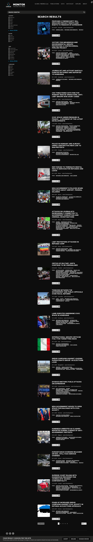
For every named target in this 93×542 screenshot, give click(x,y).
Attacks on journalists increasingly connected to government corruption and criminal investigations (65, 214)
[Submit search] (83, 12)
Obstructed (12, 38)
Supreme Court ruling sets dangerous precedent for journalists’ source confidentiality (64, 478)
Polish (11, 70)
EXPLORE (78, 3)
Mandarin (11, 69)
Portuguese (12, 72)
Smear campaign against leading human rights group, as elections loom (67, 360)
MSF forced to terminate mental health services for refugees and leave (67, 168)
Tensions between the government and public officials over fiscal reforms (67, 292)
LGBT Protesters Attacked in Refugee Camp (65, 243)
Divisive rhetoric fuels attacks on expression (66, 382)
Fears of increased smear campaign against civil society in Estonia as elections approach (67, 504)
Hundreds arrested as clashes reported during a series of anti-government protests (67, 430)
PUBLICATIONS (54, 3)
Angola (11, 23)
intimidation (12, 57)
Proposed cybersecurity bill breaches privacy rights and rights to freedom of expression (67, 23)
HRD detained (12, 54)
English (11, 73)
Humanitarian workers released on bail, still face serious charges (67, 453)
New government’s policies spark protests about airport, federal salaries (67, 190)
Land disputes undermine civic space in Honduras (66, 314)
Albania (11, 19)
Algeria (11, 20)
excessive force (12, 48)
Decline (73, 538)
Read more (55, 35)
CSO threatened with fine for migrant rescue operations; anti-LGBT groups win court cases (67, 94)
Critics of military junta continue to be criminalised (65, 264)
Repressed (12, 36)
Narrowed (12, 39)
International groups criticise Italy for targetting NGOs (66, 338)
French (11, 67)
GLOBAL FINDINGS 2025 (41, 3)
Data (62, 3)
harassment (12, 58)
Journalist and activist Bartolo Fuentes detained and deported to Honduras (67, 72)
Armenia (11, 28)
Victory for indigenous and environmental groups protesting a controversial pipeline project (65, 45)
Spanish (11, 66)
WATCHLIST (69, 3)
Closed (11, 35)
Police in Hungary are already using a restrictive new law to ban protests (66, 145)
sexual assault (12, 51)
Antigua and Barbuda (14, 25)
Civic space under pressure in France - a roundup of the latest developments (67, 119)
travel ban (12, 55)
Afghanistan (12, 17)
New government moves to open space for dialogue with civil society (67, 408)
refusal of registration (14, 49)
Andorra (11, 22)
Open (11, 41)
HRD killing (12, 52)
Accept (65, 538)
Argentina (12, 26)
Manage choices (84, 538)
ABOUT (85, 3)
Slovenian (11, 75)
